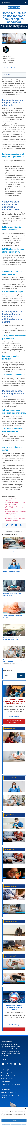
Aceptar (14, 1120)
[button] (26, 1109)
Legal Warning (23, 1124)
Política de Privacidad (15, 1124)
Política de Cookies (6, 1124)
